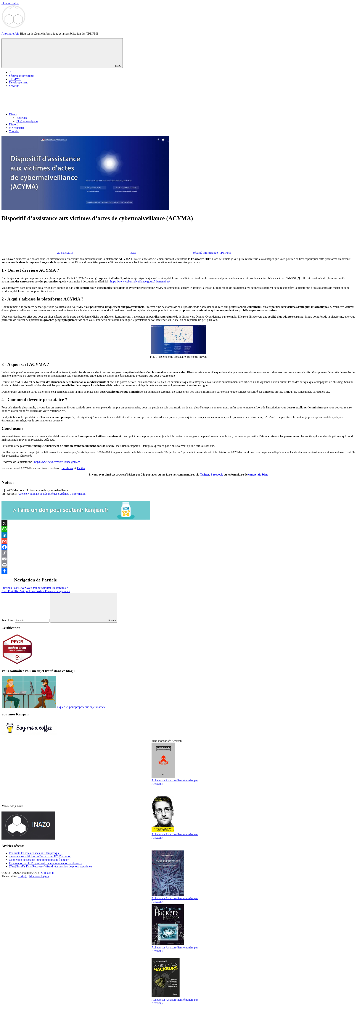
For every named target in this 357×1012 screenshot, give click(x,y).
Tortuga (22, 876)
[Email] (178, 559)
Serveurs (14, 85)
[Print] (178, 565)
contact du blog (258, 474)
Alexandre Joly (10, 33)
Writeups (21, 117)
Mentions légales (39, 876)
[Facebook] (178, 547)
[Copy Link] (178, 553)
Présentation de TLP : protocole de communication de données (45, 863)
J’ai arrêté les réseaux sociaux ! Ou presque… (35, 853)
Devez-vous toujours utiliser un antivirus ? (34, 587)
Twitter (81, 468)
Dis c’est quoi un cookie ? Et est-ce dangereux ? (35, 591)
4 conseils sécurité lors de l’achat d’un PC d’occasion (40, 856)
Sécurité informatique (21, 75)
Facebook (67, 468)
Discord (13, 124)
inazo (133, 252)
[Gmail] (178, 541)
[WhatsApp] (178, 529)
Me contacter (16, 127)
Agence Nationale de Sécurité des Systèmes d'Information (52, 493)
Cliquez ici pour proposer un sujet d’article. (81, 707)
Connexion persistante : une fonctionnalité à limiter (38, 859)
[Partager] (178, 571)
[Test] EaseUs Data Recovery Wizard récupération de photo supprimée (50, 866)
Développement (18, 82)
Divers (13, 114)
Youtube (14, 131)
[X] (178, 523)
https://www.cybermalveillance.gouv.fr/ (57, 461)
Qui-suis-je (47, 872)
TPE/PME (15, 79)
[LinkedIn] (178, 535)
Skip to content (10, 3)
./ (9, 72)
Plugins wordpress (27, 121)
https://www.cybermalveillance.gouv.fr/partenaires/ (140, 281)
